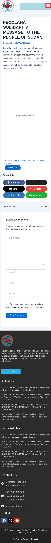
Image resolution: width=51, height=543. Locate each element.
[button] (48, 5)
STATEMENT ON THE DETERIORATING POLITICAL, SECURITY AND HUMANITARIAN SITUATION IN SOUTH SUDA (25, 407)
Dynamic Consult (30, 539)
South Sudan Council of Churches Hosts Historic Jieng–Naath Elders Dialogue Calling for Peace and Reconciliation (24, 416)
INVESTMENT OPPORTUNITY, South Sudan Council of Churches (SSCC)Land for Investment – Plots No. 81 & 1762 (25, 397)
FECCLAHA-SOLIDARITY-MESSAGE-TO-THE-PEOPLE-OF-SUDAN (24, 162)
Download (12, 168)
